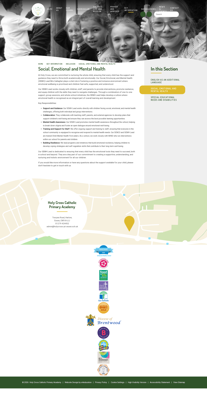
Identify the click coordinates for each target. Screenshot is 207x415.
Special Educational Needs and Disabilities (164, 98)
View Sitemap (179, 382)
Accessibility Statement (160, 382)
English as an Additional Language (165, 81)
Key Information (55, 64)
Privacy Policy (101, 382)
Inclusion (70, 64)
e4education (86, 382)
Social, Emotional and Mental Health (97, 64)
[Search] (176, 14)
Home (40, 64)
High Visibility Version (137, 382)
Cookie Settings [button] (116, 382)
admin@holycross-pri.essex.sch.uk (62, 226)
